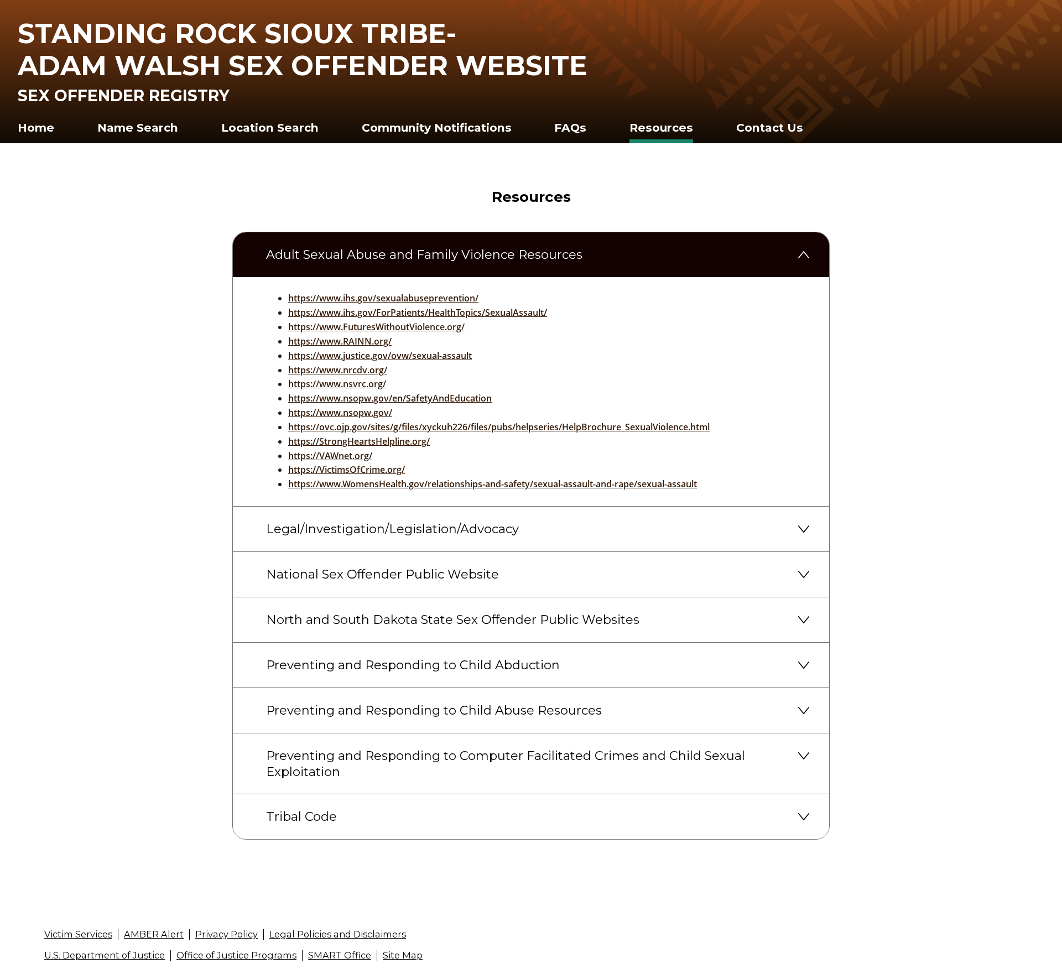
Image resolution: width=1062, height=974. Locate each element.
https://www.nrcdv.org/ (337, 370)
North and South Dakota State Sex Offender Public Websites (452, 619)
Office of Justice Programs (236, 955)
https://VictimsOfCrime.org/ (346, 469)
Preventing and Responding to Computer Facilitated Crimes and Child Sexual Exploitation (505, 763)
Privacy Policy (226, 934)
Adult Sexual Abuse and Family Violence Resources (424, 254)
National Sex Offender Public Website (382, 574)
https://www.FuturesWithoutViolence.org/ (376, 327)
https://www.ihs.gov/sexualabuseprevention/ (383, 298)
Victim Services (78, 934)
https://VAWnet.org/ (330, 456)
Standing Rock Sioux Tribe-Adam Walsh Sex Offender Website (302, 49)
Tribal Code (301, 816)
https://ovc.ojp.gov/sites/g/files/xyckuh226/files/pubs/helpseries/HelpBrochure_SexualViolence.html (499, 427)
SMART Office (339, 955)
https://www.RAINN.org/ (340, 341)
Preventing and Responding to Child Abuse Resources (434, 710)
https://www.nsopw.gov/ (340, 413)
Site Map (403, 955)
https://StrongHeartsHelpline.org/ (359, 441)
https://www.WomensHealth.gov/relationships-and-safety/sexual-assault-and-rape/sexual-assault (492, 484)
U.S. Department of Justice (104, 955)
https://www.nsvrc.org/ (337, 384)
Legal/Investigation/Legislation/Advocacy (392, 529)
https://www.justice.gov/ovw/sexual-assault (380, 356)
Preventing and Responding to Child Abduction (413, 665)
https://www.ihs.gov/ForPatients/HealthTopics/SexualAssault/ (417, 312)
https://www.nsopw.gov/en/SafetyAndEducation (390, 398)
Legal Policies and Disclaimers (337, 934)
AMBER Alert (154, 934)
